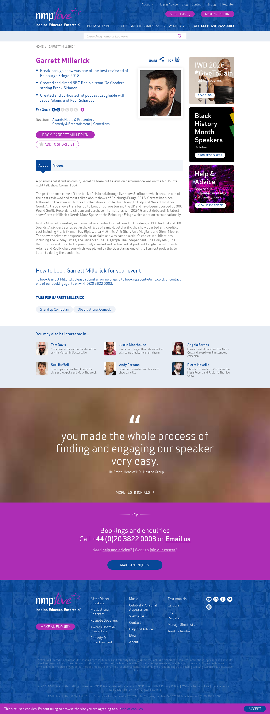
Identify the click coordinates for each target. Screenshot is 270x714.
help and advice (116, 549)
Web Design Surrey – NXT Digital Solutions (135, 689)
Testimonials (177, 599)
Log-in (172, 611)
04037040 (173, 696)
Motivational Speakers (99, 611)
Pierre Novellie (198, 365)
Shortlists (180, 14)
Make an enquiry (217, 14)
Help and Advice (141, 629)
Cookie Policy (220, 686)
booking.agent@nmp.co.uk (145, 279)
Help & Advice (168, 4)
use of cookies (132, 709)
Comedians (101, 124)
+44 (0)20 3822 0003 (95, 283)
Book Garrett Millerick (65, 135)
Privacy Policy (170, 686)
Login (214, 4)
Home (40, 46)
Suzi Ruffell (60, 365)
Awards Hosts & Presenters (73, 119)
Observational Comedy (94, 309)
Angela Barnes (198, 345)
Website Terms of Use (195, 686)
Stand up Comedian (54, 309)
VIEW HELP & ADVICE (210, 205)
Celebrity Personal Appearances (143, 607)
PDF (171, 60)
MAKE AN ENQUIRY (135, 565)
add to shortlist (59, 144)
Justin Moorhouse (132, 345)
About (133, 642)
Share (153, 60)
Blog (185, 4)
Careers (174, 605)
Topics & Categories (137, 26)
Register (228, 4)
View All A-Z (174, 26)
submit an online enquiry (102, 279)
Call (213, 26)
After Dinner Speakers (99, 601)
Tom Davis (58, 345)
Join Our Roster (179, 631)
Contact (197, 4)
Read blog (205, 95)
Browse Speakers (210, 155)
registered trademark (121, 686)
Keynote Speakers (104, 620)
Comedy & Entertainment (71, 124)
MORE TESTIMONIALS (133, 492)
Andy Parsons (129, 365)
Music (133, 599)
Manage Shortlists (181, 624)
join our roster (163, 549)
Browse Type (99, 26)
